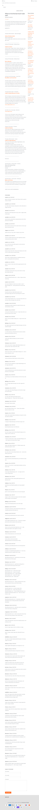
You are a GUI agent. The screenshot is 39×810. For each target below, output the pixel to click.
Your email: (7, 775)
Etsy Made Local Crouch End (10, 77)
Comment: (7, 779)
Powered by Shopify (25, 802)
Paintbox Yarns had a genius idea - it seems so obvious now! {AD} (31, 72)
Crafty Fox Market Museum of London (12, 93)
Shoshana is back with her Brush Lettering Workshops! (30, 53)
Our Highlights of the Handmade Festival (31, 62)
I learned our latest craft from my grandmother (31, 81)
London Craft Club (19, 10)
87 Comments (6, 19)
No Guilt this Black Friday (30, 26)
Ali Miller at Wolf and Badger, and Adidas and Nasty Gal (31, 34)
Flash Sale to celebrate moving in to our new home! (31, 43)
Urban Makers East (8, 111)
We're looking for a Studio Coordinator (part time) (31, 17)
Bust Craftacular (8, 61)
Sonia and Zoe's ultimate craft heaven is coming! (31, 90)
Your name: (7, 771)
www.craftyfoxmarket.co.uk (10, 104)
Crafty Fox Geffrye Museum (10, 140)
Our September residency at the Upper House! (31, 99)
